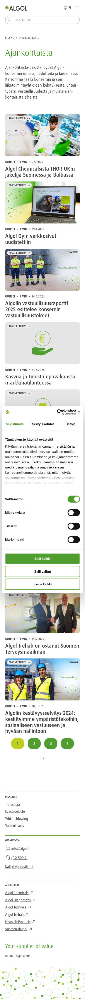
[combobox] (42, 20)
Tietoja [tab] (70, 424)
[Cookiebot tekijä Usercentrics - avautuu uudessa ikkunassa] (61, 412)
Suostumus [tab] (15, 424)
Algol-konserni (18, 185)
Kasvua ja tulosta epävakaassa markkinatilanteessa (40, 380)
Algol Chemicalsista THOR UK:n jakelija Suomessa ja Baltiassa (40, 172)
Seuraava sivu (42, 758)
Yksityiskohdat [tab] (42, 424)
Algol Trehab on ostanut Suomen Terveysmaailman (42, 649)
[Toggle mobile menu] (77, 7)
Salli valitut (42, 571)
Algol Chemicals (18, 118)
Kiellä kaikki (43, 584)
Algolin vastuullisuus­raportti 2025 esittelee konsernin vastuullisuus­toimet (36, 310)
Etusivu (9, 38)
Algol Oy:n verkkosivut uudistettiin (30, 239)
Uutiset (10, 162)
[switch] (74, 512)
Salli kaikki (42, 559)
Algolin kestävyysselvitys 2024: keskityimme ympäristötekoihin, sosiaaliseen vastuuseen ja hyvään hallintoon (42, 722)
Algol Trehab (16, 595)
